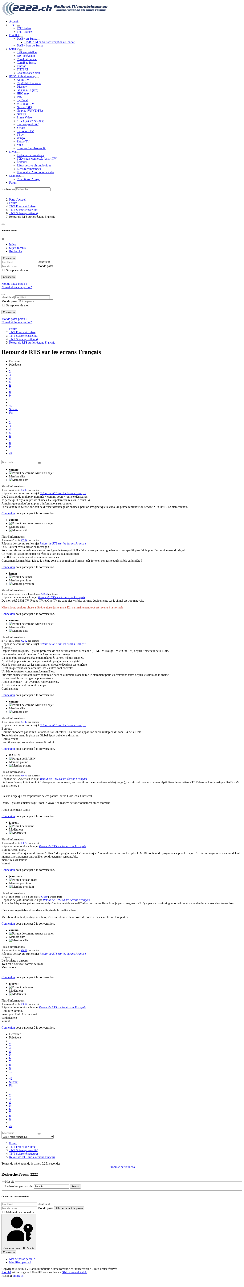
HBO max (23, 93)
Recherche (15, 251)
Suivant (13, 409)
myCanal (22, 100)
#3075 (24, 775)
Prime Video (24, 117)
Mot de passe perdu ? (14, 283)
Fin (11, 412)
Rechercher (8, 189)
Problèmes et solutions (30, 155)
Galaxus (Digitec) (27, 90)
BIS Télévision (26, 55)
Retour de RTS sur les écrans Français (63, 493)
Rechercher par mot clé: (19, 1186)
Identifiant (44, 262)
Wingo (21, 138)
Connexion (9, 277)
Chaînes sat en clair (28, 72)
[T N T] (18, 25)
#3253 (44, 593)
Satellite (14, 48)
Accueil (13, 21)
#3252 (24, 640)
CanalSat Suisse (26, 62)
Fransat (21, 66)
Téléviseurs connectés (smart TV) (37, 158)
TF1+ (20, 134)
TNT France (24, 31)
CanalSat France (27, 59)
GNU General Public (74, 1272)
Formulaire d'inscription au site (35, 172)
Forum (13, 182)
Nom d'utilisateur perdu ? (17, 287)
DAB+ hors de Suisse (30, 45)
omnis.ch (18, 1275)
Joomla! (6, 1272)
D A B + (14, 35)
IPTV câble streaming (22, 76)
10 (10, 398)
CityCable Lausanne (29, 83)
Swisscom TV (25, 131)
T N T (13, 24)
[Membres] (21, 176)
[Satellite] (20, 49)
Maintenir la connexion (20, 1212)
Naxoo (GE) (24, 107)
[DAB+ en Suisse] (38, 39)
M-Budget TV (25, 103)
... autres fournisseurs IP (31, 148)
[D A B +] (20, 36)
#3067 (24, 1004)
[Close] (3, 239)
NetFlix (21, 114)
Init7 (19, 96)
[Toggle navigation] (3, 224)
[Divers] (18, 152)
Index (12, 244)
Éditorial (22, 162)
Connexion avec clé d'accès (18, 1248)
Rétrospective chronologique (34, 165)
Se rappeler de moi (17, 270)
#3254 (24, 540)
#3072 (24, 843)
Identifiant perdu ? (20, 1262)
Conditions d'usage (28, 179)
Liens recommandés (29, 168)
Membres (14, 175)
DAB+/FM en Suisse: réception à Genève (49, 42)
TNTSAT (22, 69)
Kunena (130, 1167)
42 (10, 405)
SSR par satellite (27, 52)
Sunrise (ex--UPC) (28, 124)
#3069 (44, 896)
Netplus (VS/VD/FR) (30, 110)
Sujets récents (17, 247)
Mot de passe (45, 266)
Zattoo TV (23, 141)
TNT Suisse (24, 28)
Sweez (21, 127)
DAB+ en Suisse (27, 38)
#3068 (24, 950)
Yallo (20, 144)
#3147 (24, 721)
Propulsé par (117, 1167)
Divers (13, 151)
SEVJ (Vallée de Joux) (30, 120)
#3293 (24, 489)
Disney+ (22, 86)
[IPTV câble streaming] (37, 77)
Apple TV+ (24, 79)
